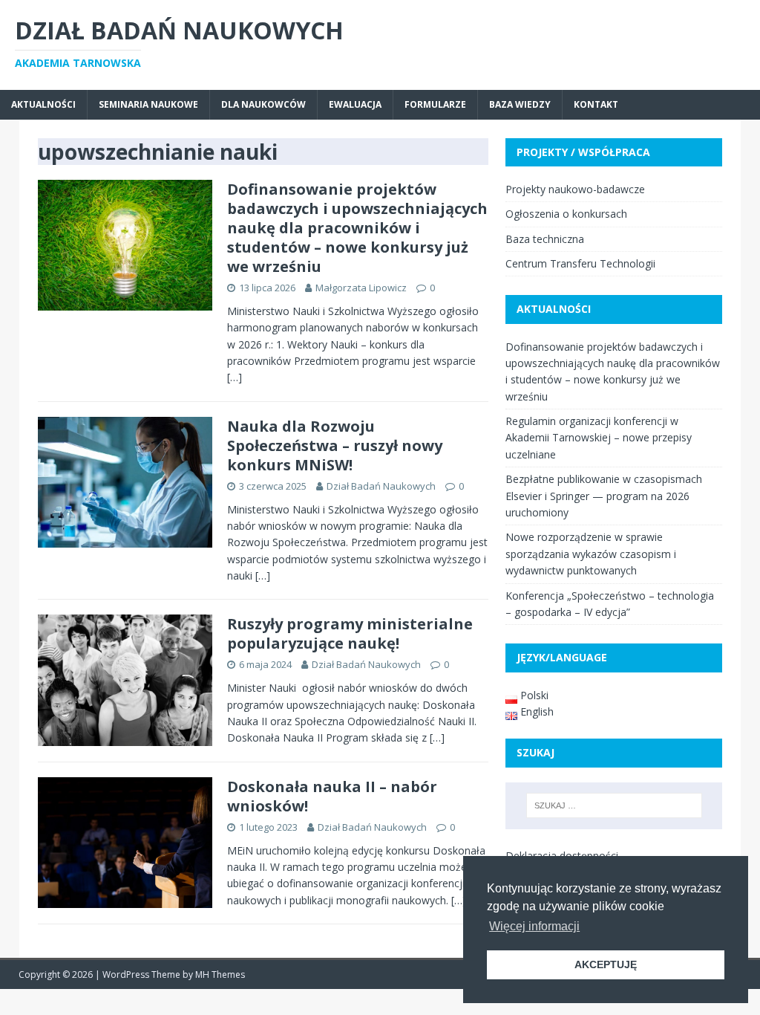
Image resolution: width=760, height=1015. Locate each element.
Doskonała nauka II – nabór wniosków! (332, 796)
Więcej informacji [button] (534, 926)
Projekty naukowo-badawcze (575, 189)
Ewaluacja (355, 104)
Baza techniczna (544, 239)
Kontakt (596, 104)
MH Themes (220, 974)
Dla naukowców (263, 104)
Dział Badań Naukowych (381, 486)
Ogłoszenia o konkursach (566, 214)
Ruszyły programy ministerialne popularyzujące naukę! (350, 633)
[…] (234, 377)
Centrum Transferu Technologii (580, 263)
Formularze (435, 104)
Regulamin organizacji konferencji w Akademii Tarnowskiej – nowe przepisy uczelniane (598, 437)
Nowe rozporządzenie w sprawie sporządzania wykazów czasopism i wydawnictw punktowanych (590, 553)
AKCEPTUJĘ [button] (605, 964)
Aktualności (43, 104)
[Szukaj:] (614, 805)
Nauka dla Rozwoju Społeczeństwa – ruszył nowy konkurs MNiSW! (334, 445)
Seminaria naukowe (148, 104)
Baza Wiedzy (520, 104)
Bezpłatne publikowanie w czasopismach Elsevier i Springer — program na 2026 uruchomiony (603, 495)
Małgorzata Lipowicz (361, 287)
